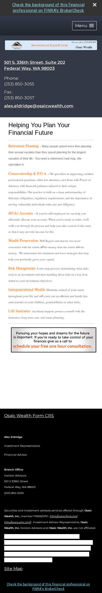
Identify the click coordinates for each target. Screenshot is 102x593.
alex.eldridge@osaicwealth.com (38, 105)
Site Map (13, 568)
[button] (84, 25)
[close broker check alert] (95, 5)
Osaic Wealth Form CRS (29, 415)
